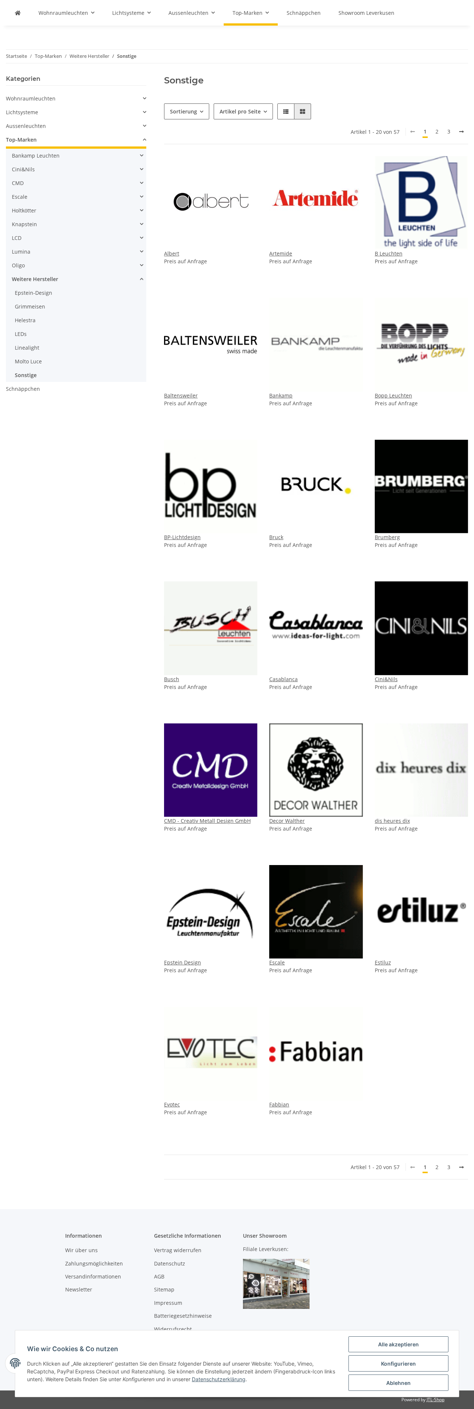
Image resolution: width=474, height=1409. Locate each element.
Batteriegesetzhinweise (183, 1315)
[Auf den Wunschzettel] (245, 169)
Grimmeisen (30, 306)
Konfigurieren (398, 1363)
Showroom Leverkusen (366, 12)
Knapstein (24, 224)
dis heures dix (392, 820)
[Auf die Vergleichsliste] (225, 169)
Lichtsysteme (22, 112)
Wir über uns (81, 1250)
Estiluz (383, 962)
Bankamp (281, 395)
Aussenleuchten (26, 125)
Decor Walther (287, 820)
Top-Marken (21, 139)
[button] (285, 111)
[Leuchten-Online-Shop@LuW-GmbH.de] (18, 13)
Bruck (276, 537)
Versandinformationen (93, 1276)
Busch (171, 679)
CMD (18, 183)
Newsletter (78, 1289)
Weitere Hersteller (35, 279)
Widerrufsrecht (173, 1329)
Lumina (21, 251)
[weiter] (461, 131)
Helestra (25, 320)
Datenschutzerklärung (219, 1379)
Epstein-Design (33, 292)
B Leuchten (389, 253)
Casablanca (283, 679)
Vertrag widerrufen (177, 1250)
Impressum (168, 1302)
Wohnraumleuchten (31, 98)
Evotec (172, 1104)
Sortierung (183, 111)
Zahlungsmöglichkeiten (94, 1263)
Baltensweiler (181, 395)
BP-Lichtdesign (182, 537)
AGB (159, 1276)
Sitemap (164, 1289)
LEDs (21, 333)
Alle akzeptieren (398, 1344)
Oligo (18, 265)
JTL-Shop (435, 1399)
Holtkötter (24, 210)
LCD (16, 237)
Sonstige (26, 375)
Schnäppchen (23, 388)
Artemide (280, 253)
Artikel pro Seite (240, 111)
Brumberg (387, 537)
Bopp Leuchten (393, 395)
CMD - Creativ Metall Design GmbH (207, 820)
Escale (277, 962)
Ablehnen (398, 1383)
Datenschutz (169, 1263)
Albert (171, 253)
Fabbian (279, 1104)
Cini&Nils (386, 679)
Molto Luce (28, 361)
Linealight (27, 347)
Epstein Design (182, 962)
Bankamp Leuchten (36, 155)
